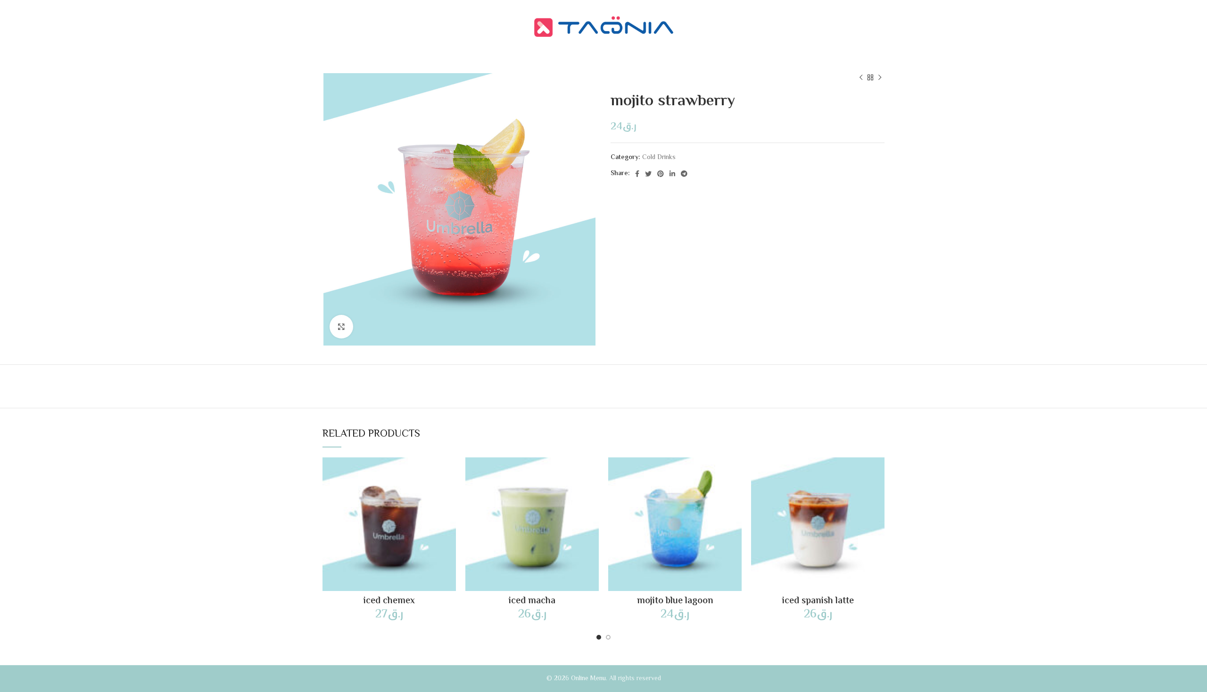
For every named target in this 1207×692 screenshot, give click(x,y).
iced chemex (389, 601)
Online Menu (588, 679)
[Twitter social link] (648, 174)
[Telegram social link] (684, 174)
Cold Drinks (659, 157)
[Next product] (880, 78)
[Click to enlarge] (341, 326)
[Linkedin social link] (672, 174)
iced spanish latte (818, 601)
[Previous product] (861, 78)
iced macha (532, 601)
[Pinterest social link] (660, 174)
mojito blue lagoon (675, 601)
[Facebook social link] (637, 174)
